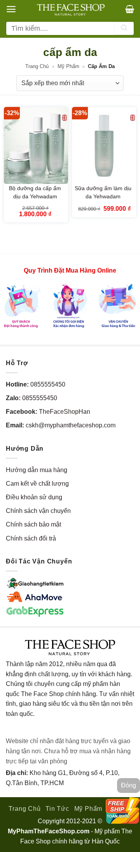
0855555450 (47, 384)
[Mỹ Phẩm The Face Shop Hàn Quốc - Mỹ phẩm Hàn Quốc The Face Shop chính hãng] (70, 9)
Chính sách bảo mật (33, 524)
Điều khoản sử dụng (34, 497)
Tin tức (57, 808)
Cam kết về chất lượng (37, 483)
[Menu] (11, 9)
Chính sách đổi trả (31, 538)
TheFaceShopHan (64, 411)
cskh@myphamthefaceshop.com (71, 425)
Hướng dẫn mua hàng (36, 470)
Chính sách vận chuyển (38, 510)
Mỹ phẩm (68, 66)
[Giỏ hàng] (129, 9)
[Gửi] (124, 28)
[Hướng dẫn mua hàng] (70, 305)
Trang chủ (37, 66)
